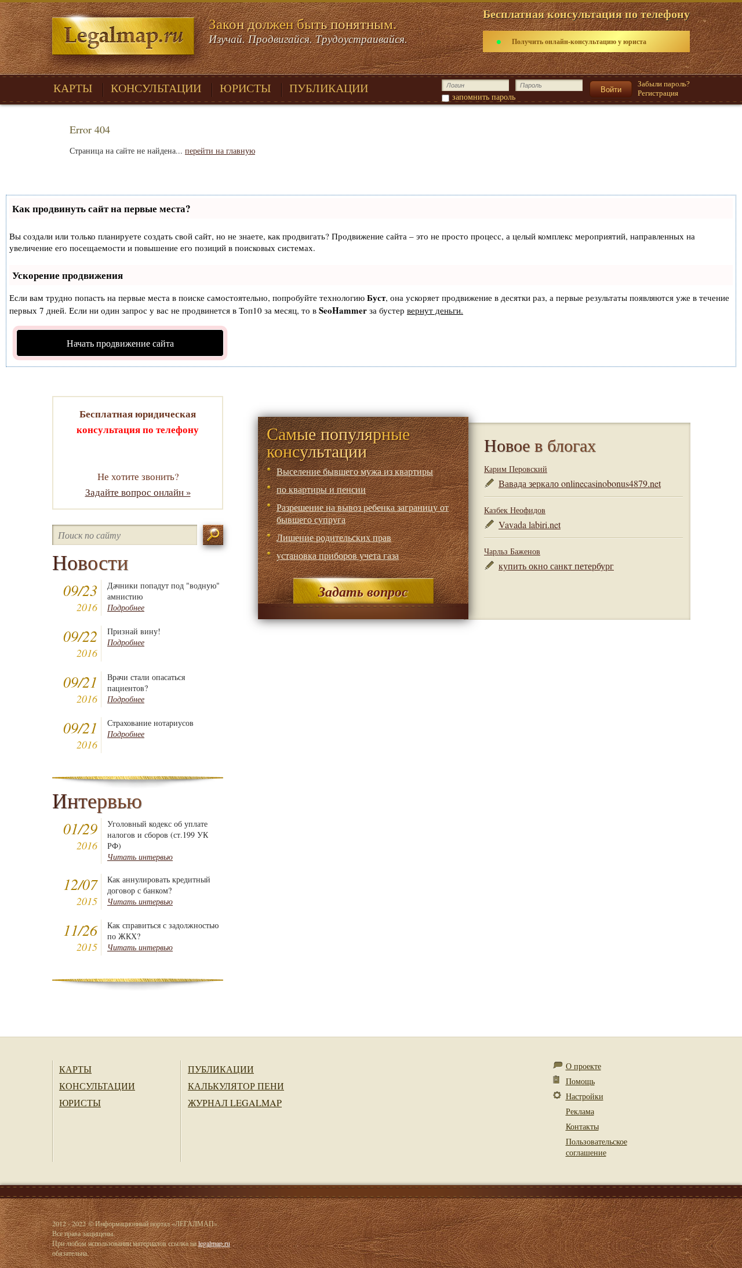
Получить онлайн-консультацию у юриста (579, 41)
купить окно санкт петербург (556, 565)
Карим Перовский (515, 468)
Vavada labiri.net (530, 524)
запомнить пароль (483, 96)
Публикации (221, 1069)
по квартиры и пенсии (321, 489)
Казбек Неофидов (514, 509)
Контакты (582, 1126)
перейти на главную (220, 150)
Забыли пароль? (664, 83)
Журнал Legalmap (235, 1102)
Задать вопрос (363, 591)
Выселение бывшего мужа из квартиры (355, 471)
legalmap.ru (214, 1243)
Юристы (80, 1102)
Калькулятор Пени (236, 1086)
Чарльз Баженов (512, 551)
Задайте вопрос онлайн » (138, 492)
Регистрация (658, 93)
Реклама (580, 1111)
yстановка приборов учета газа (338, 555)
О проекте (583, 1065)
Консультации (97, 1086)
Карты (75, 1069)
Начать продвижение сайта (120, 343)
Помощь (580, 1081)
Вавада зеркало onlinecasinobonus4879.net (580, 483)
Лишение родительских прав (334, 537)
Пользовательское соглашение (596, 1147)
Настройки (584, 1096)
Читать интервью (140, 856)
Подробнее (125, 607)
